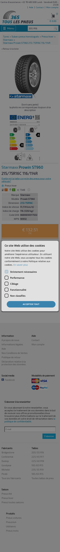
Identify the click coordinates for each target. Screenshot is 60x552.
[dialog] (30, 276)
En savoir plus (20, 264)
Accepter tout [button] (31, 304)
